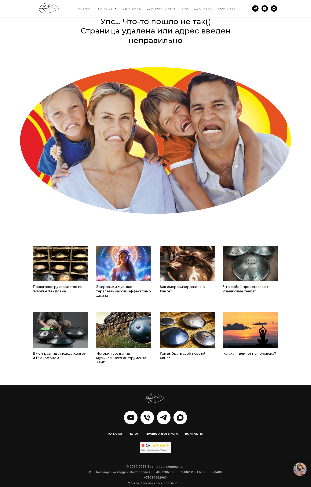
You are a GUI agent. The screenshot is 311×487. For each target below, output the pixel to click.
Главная (84, 8)
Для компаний (161, 8)
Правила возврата (162, 433)
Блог (134, 433)
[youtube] (131, 417)
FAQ (184, 8)
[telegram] (255, 8)
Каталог (115, 433)
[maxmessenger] (274, 8)
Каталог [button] (106, 8)
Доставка (203, 8)
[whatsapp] (264, 8)
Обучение (131, 8)
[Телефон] (147, 417)
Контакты (227, 8)
